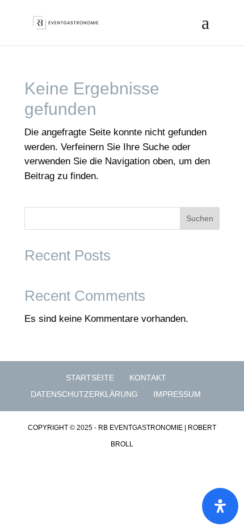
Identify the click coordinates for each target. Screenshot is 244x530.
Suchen (199, 218)
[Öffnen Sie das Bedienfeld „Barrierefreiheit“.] (220, 506)
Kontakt (147, 377)
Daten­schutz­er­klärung (84, 394)
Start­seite (90, 377)
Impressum (177, 394)
